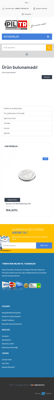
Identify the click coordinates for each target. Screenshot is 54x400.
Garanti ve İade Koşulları (11, 316)
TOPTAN (7, 123)
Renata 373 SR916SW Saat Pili (18, 204)
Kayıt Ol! (44, 245)
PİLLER (6, 128)
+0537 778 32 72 (21, 8)
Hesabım (28, 14)
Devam (47, 77)
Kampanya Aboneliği (10, 347)
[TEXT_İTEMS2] (27, 54)
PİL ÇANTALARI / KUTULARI (14, 113)
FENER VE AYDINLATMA (13, 108)
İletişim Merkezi (41, 8)
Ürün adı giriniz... (49, 48)
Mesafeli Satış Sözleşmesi (12, 324)
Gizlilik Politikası (8, 320)
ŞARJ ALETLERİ (10, 118)
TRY (26, 3)
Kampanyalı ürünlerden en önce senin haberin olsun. (30, 238)
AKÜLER (7, 133)
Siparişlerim (6, 340)
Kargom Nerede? (8, 367)
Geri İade (5, 363)
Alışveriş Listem (8, 344)
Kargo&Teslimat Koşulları (11, 313)
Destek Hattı (7, 360)
